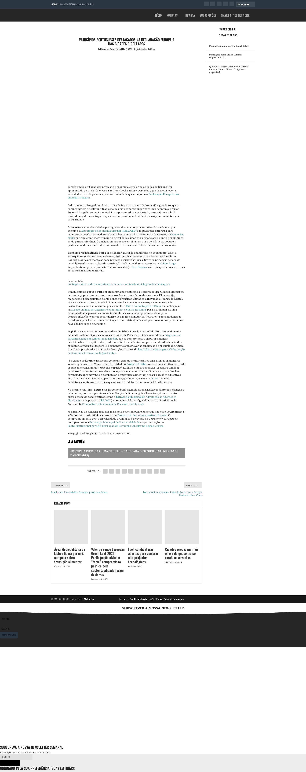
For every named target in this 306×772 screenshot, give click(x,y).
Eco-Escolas (139, 267)
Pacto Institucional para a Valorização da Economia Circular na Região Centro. (116, 425)
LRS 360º (104, 400)
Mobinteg (89, 599)
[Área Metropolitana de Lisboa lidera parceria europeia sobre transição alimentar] (71, 527)
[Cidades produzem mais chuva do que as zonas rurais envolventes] (182, 527)
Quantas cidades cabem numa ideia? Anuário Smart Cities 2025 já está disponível (228, 69)
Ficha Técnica (163, 599)
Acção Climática (140, 49)
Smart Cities (115, 49)
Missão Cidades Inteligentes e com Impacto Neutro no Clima (108, 309)
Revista (190, 15)
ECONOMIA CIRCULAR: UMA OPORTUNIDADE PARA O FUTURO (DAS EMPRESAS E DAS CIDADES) (124, 453)
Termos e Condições (130, 599)
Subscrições (208, 15)
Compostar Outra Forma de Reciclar (104, 404)
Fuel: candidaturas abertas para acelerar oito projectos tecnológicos (143, 555)
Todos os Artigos (229, 35)
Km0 (155, 378)
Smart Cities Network (235, 15)
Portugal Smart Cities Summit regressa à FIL (225, 56)
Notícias (172, 15)
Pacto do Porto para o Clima (143, 305)
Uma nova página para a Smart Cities (77, 4)
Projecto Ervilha (136, 364)
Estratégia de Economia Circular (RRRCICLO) (108, 230)
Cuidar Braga (168, 263)
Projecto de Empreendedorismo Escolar (142, 415)
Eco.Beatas (136, 404)
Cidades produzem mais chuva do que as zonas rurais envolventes (181, 553)
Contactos (178, 599)
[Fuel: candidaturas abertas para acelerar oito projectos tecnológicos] (145, 527)
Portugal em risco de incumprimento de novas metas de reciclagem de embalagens (119, 284)
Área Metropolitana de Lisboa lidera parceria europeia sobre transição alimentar (69, 555)
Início (158, 15)
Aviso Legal (148, 599)
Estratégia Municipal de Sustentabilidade (114, 422)
